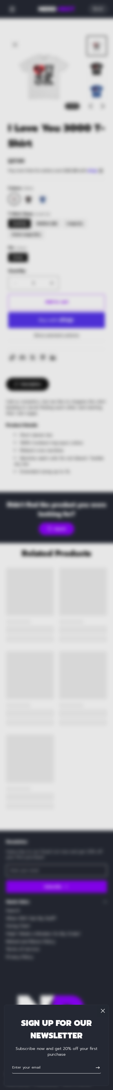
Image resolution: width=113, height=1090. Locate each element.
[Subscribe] (96, 1067)
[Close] (103, 1011)
